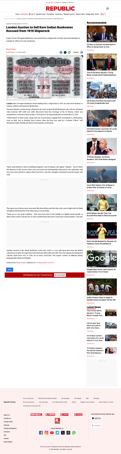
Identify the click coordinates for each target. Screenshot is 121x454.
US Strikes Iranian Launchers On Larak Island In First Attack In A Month (102, 130)
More (102, 14)
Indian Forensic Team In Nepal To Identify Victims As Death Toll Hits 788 (101, 298)
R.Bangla (64, 2)
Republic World (50, 2)
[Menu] (106, 8)
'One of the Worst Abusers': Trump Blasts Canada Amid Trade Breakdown (101, 73)
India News (10, 52)
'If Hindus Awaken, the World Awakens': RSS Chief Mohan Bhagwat (101, 158)
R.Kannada (70, 2)
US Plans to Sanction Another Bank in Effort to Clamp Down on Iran (101, 45)
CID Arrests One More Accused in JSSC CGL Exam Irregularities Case (101, 102)
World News (90, 50)
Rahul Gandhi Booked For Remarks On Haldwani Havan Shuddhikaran (102, 242)
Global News (90, 134)
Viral (10, 269)
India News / (12, 18)
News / (6, 18)
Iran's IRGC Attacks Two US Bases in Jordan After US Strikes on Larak (100, 186)
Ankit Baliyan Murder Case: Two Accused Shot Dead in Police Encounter (101, 214)
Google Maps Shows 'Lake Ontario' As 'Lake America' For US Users (101, 270)
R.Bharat (57, 2)
